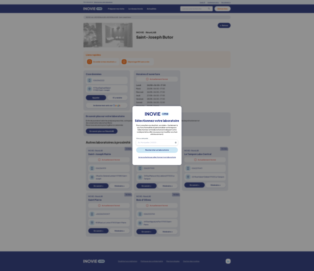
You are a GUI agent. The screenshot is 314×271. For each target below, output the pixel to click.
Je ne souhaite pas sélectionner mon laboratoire (157, 157)
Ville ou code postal (142, 138)
